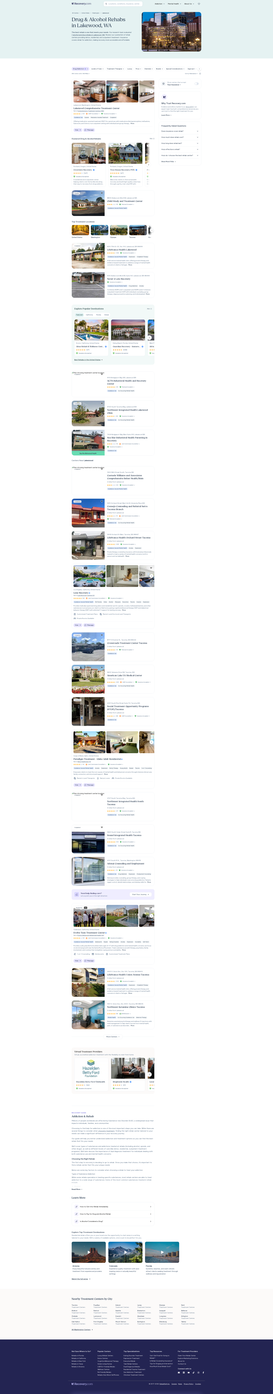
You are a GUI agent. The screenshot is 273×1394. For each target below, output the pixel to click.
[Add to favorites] (151, 83)
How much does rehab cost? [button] (172, 137)
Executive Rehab (129, 1361)
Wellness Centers (104, 1369)
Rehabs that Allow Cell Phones (108, 1375)
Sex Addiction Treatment (133, 1372)
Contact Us (182, 1364)
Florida (98, 315)
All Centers (75, 13)
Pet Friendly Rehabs (104, 1372)
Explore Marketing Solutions (188, 1358)
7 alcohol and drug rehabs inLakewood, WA (88, 35)
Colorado (113, 1266)
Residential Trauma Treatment (134, 1369)
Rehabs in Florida (78, 1356)
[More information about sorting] (200, 73)
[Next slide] (151, 91)
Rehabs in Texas (77, 1364)
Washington (95, 13)
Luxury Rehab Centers (105, 1356)
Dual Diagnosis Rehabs (132, 1367)
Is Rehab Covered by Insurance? (161, 1361)
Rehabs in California (79, 1358)
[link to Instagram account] (198, 1373)
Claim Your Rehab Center (187, 1356)
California (89, 315)
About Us (181, 1361)
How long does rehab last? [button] (171, 143)
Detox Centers (103, 1358)
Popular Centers (104, 1351)
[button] (86, 73)
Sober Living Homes (105, 1364)
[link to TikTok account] (194, 1373)
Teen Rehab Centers (131, 1364)
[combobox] (123, 3)
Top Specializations (132, 1351)
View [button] (76, 130)
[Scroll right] (199, 69)
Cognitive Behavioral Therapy (108, 1361)
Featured (79, 315)
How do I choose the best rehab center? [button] (177, 155)
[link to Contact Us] (179, 1373)
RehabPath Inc (165, 1384)
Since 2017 (190, 107)
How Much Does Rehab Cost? (160, 1366)
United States (85, 13)
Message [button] (90, 130)
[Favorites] (199, 4)
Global (106, 315)
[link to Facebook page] (203, 1373)
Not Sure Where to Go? (81, 1351)
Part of (88, 111)
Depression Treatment (132, 1358)
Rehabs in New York (79, 1361)
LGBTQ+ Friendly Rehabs (106, 1367)
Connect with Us (184, 1369)
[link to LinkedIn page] (184, 1373)
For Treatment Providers (188, 1351)
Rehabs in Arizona (78, 1367)
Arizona (76, 1266)
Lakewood (88, 460)
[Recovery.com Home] (81, 4)
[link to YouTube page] (189, 1373)
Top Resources (156, 1351)
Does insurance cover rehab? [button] (172, 131)
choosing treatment (106, 1131)
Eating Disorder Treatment (133, 1356)
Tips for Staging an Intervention (161, 1364)
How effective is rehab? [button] (170, 149)
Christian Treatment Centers (134, 1375)
